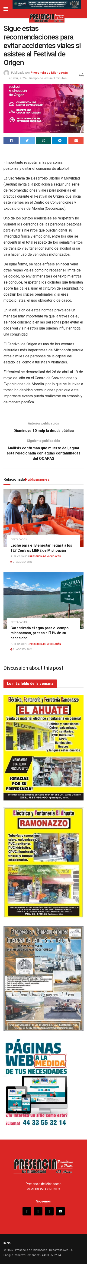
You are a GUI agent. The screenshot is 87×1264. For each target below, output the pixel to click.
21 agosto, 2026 (22, 562)
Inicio (7, 1243)
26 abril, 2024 (17, 78)
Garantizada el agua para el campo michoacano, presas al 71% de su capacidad (39, 633)
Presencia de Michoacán (49, 72)
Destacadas (18, 539)
